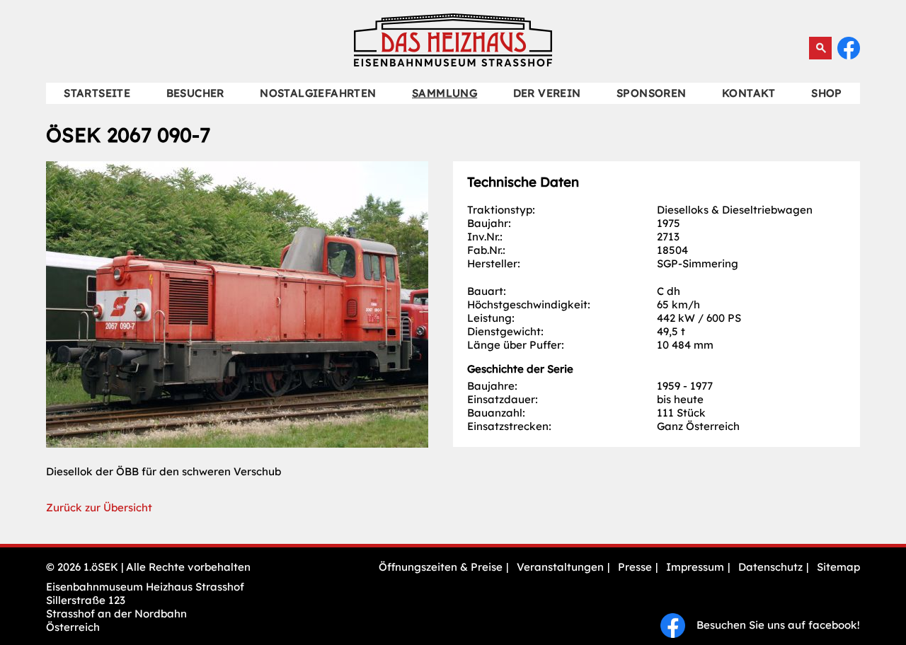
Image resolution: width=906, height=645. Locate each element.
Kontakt (749, 93)
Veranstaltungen (560, 567)
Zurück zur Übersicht (99, 507)
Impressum (695, 567)
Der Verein (547, 93)
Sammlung (444, 93)
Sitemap (838, 567)
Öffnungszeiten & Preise (441, 567)
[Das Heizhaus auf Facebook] (848, 55)
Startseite (97, 93)
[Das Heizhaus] (453, 62)
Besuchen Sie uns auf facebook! (772, 625)
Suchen (820, 48)
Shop (826, 93)
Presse (635, 567)
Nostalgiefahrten (318, 93)
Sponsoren (652, 93)
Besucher (195, 93)
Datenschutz (770, 567)
